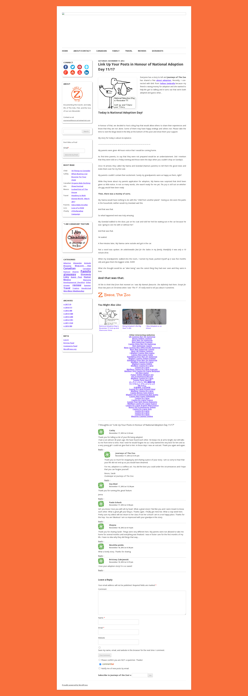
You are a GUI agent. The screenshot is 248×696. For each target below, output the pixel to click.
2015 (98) (67, 310)
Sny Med (113, 484)
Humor (87, 277)
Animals (87, 263)
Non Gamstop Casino (142, 346)
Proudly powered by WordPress (75, 685)
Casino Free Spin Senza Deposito (142, 402)
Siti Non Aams (142, 373)
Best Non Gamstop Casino (142, 349)
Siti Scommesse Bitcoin (142, 376)
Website (101, 638)
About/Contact (82, 50)
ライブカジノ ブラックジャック (142, 384)
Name (101, 618)
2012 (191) (68, 320)
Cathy (112, 430)
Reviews (142, 50)
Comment (102, 589)
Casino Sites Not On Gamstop (142, 344)
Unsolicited (86, 288)
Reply (100, 449)
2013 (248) (68, 317)
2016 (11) (67, 307)
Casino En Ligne (142, 367)
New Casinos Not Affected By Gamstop (142, 347)
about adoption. (164, 80)
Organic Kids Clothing (80, 183)
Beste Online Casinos (142, 338)
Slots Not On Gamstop (142, 340)
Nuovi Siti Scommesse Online (142, 407)
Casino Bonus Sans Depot (142, 393)
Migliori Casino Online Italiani (142, 358)
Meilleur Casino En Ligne (142, 362)
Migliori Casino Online (142, 364)
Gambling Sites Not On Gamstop (142, 356)
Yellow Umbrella (167, 83)
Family (115, 50)
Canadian (101, 50)
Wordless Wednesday (73, 291)
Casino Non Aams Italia (142, 355)
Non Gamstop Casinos (142, 342)
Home (65, 50)
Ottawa (66, 285)
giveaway (69, 274)
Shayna (112, 525)
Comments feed (70, 346)
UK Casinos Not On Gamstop (142, 337)
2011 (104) (68, 323)
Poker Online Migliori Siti (142, 375)
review (76, 285)
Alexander (77, 263)
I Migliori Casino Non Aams (142, 353)
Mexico (67, 279)
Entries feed (68, 343)
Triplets (75, 288)
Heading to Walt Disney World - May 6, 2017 (80, 198)
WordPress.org (69, 349)
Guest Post (76, 277)
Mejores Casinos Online (142, 416)
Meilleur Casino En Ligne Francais (142, 369)
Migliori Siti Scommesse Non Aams (142, 394)
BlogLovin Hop (83, 266)
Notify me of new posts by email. (115, 668)
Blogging (67, 266)
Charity (75, 272)
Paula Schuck (115, 502)
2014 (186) (68, 314)
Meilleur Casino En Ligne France (142, 403)
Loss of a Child (77, 208)
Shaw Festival (77, 186)
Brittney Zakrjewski (119, 559)
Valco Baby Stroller (79, 205)
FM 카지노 (142, 385)
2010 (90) (67, 326)
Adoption (67, 263)
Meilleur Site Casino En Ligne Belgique (142, 371)
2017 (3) (67, 304)
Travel (128, 50)
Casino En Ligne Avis (142, 409)
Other (88, 282)
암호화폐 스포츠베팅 (142, 387)
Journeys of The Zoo (125, 453)
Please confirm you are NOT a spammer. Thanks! (122, 660)
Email (101, 627)
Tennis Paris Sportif (142, 380)
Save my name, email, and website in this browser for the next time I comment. (131, 650)
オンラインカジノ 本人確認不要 (142, 382)
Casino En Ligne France (142, 400)
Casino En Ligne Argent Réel (142, 389)
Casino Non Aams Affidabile (142, 396)
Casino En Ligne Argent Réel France (142, 405)
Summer (87, 285)
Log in (66, 340)
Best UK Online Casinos (142, 351)
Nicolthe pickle (116, 545)
